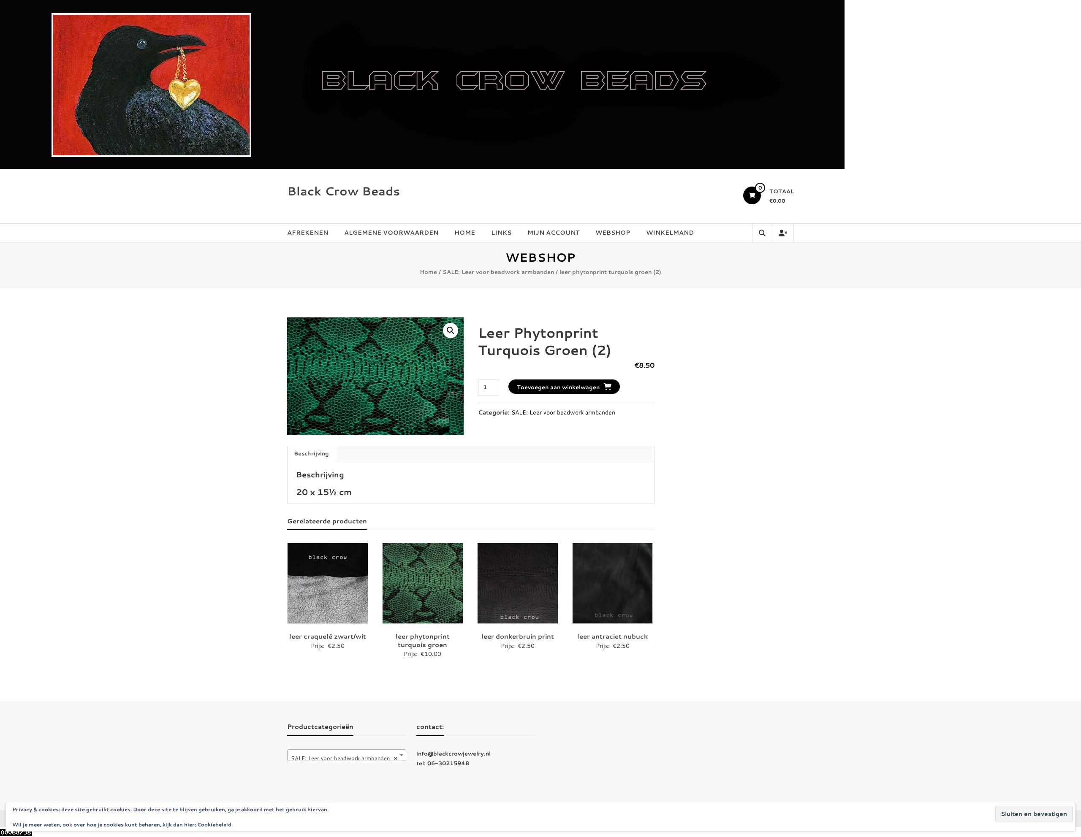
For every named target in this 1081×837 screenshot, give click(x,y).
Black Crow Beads (343, 190)
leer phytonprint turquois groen (423, 640)
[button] (450, 330)
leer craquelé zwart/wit (327, 636)
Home (464, 232)
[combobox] (346, 755)
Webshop (612, 232)
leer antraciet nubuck (612, 636)
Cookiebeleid (214, 824)
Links (501, 232)
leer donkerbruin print (517, 636)
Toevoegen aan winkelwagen (558, 387)
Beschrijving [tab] (311, 453)
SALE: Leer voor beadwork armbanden (498, 272)
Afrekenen (307, 232)
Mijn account (553, 232)
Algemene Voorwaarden (391, 232)
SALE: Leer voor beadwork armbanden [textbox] (344, 758)
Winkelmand (670, 232)
